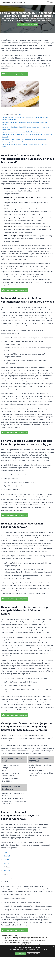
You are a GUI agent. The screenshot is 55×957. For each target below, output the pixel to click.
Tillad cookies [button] (20, 953)
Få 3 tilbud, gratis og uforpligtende (27, 24)
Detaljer (42, 950)
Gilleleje (6, 863)
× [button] (53, 946)
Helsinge (7, 870)
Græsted (7, 856)
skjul (20, 114)
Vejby (5, 852)
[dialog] (27, 951)
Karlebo (6, 860)
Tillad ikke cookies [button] (33, 953)
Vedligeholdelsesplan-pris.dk (14, 2)
